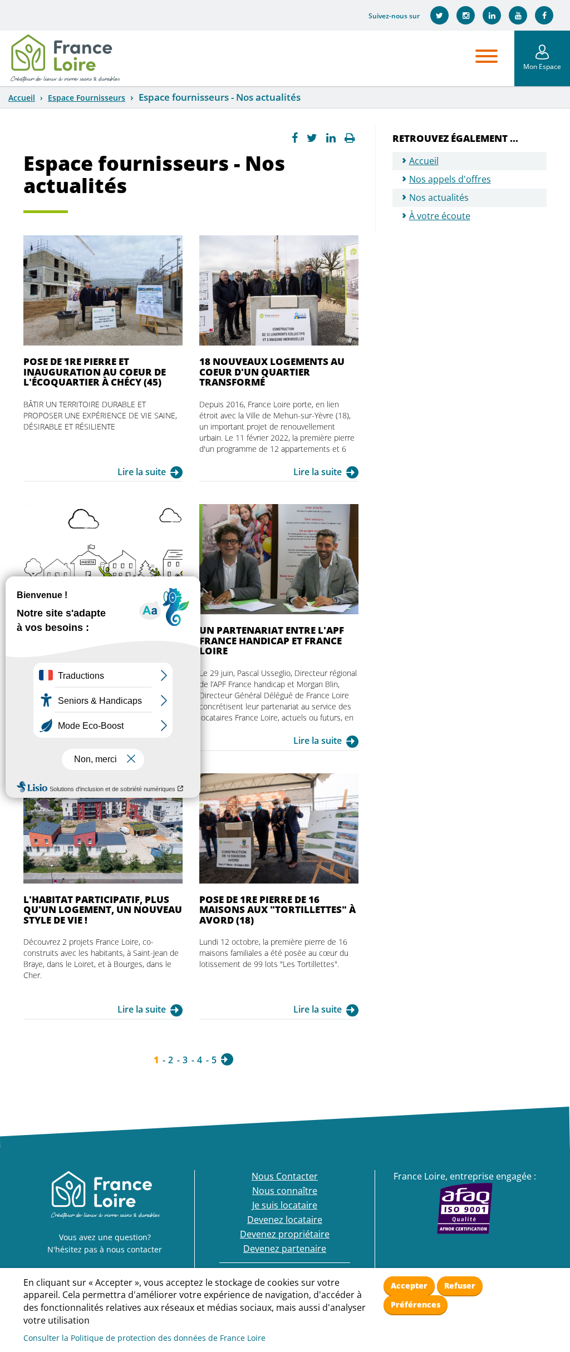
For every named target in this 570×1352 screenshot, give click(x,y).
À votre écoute (439, 216)
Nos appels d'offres (450, 179)
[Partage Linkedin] (331, 138)
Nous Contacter (285, 1176)
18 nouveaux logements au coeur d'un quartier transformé (272, 371)
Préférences (415, 1304)
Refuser (459, 1285)
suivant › (227, 1059)
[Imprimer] (350, 138)
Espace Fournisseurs (86, 97)
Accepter (409, 1285)
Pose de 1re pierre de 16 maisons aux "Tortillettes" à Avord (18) (277, 909)
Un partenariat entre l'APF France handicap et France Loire (271, 640)
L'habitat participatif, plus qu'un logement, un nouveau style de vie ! (102, 909)
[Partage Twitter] (312, 138)
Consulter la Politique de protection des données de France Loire (144, 1338)
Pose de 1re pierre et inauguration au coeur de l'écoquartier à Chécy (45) (94, 371)
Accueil (21, 97)
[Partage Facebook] (294, 138)
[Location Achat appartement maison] (64, 58)
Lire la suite (141, 472)
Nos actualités (439, 197)
